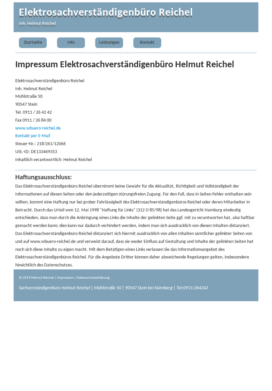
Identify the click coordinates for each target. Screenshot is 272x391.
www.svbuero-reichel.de (38, 128)
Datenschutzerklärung (93, 278)
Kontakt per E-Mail (32, 136)
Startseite (33, 42)
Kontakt (147, 42)
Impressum (65, 278)
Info (71, 42)
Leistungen (109, 42)
